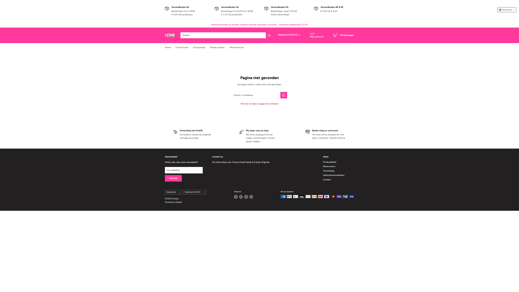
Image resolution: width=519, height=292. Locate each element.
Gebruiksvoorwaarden (333, 175)
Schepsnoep (199, 47)
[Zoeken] (269, 35)
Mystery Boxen (217, 47)
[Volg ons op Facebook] (236, 197)
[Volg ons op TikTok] (251, 197)
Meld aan (173, 178)
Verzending (328, 171)
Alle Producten (236, 47)
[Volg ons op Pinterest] (246, 197)
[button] (507, 10)
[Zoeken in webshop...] (283, 95)
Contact (327, 179)
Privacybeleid (329, 162)
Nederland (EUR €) (192, 192)
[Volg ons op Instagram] (241, 197)
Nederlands (171, 192)
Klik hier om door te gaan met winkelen (260, 103)
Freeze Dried (182, 47)
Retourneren (329, 166)
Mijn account (317, 36)
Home (168, 47)
